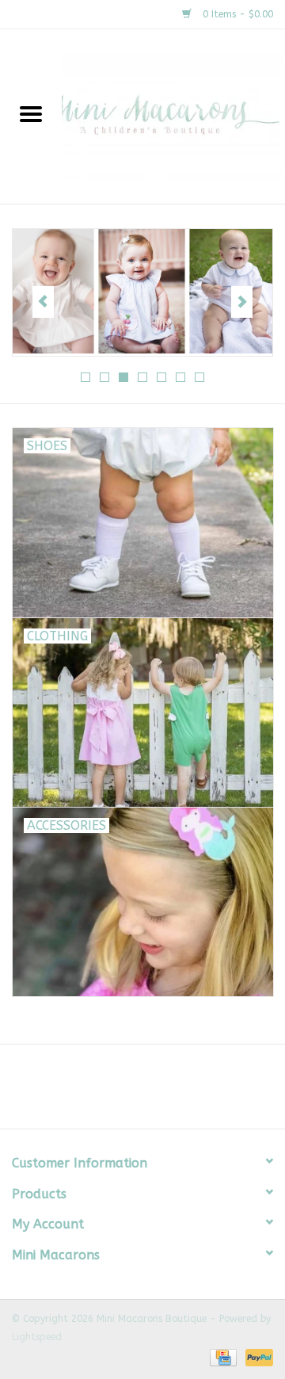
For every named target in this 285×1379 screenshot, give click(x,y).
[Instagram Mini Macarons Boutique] (156, 1092)
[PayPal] (256, 1356)
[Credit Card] (222, 1356)
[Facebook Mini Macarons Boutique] (128, 1092)
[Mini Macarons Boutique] (173, 116)
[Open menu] (31, 113)
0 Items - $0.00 (236, 14)
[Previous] (43, 302)
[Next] (242, 302)
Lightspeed (37, 1337)
